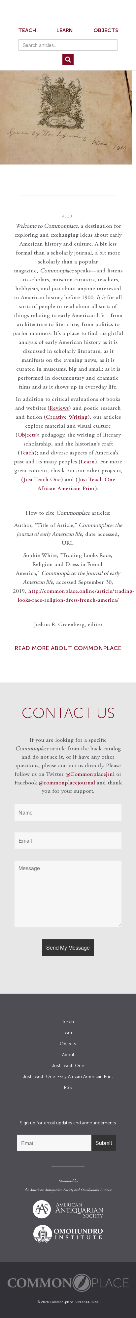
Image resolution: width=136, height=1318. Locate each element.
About (68, 1054)
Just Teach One (42, 480)
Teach (27, 30)
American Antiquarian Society (51, 1190)
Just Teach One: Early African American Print (68, 1076)
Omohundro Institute (96, 1190)
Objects (105, 30)
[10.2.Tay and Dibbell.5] (68, 115)
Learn (64, 30)
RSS (68, 1087)
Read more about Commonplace (68, 648)
